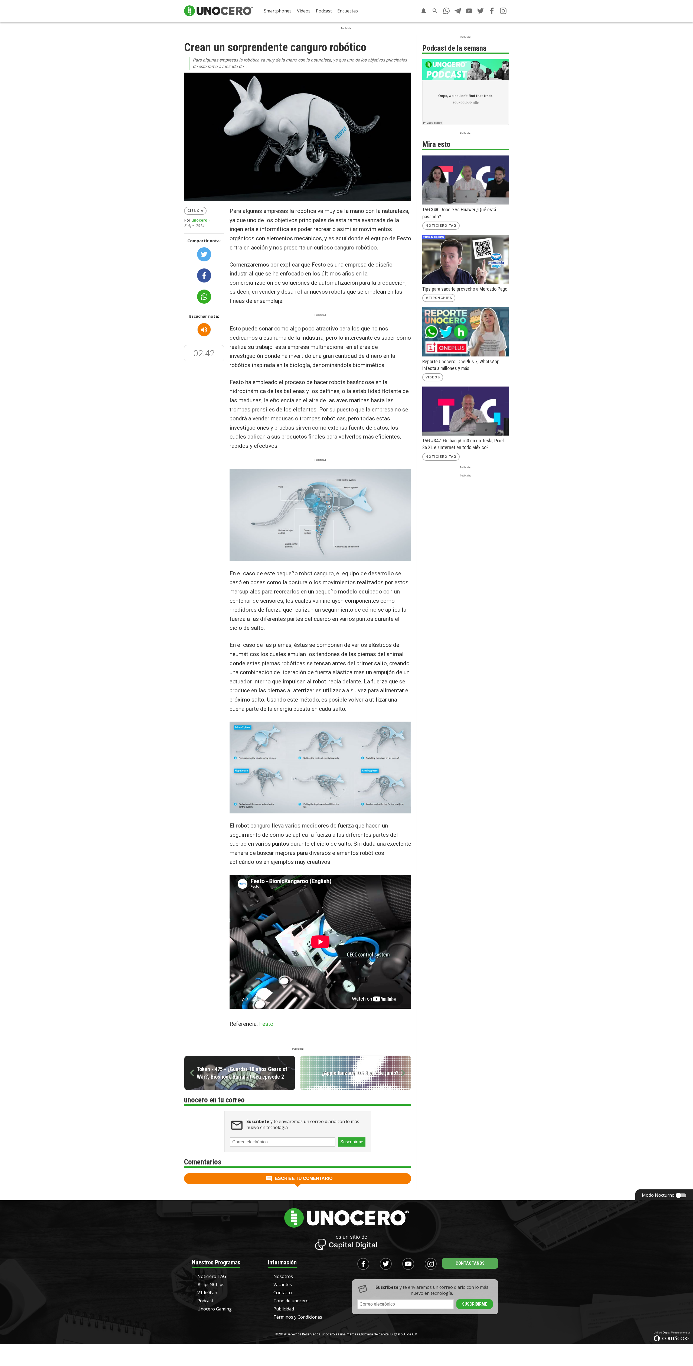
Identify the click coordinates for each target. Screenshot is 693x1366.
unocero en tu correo (214, 1100)
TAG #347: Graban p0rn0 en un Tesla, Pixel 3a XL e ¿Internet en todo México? (463, 444)
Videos (303, 11)
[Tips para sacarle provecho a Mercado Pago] (465, 259)
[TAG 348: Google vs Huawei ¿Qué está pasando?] (465, 180)
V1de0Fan (207, 1293)
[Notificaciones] (423, 11)
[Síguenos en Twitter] (480, 11)
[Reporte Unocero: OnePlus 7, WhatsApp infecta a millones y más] (465, 331)
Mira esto (436, 144)
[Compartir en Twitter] (204, 254)
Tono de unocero (291, 1301)
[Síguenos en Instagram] (503, 11)
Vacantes (282, 1284)
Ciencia (195, 211)
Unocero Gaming (214, 1309)
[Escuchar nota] (204, 329)
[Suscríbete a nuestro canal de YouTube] (469, 11)
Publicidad (283, 1309)
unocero (199, 220)
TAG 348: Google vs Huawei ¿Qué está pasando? (459, 213)
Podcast (324, 11)
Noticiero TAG (441, 226)
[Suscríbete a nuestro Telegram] (457, 11)
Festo (266, 1024)
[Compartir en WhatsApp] (204, 297)
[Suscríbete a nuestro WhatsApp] (446, 11)
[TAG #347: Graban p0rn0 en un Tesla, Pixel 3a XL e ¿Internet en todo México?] (465, 411)
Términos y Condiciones (297, 1317)
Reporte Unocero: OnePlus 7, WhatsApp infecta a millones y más (460, 365)
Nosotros (283, 1276)
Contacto (282, 1293)
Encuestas (347, 11)
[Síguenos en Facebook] (492, 11)
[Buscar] (435, 11)
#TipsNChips (439, 298)
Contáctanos (470, 1263)
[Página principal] (218, 10)
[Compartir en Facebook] (204, 275)
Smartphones (278, 11)
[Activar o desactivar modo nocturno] (681, 1195)
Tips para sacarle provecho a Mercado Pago (464, 289)
